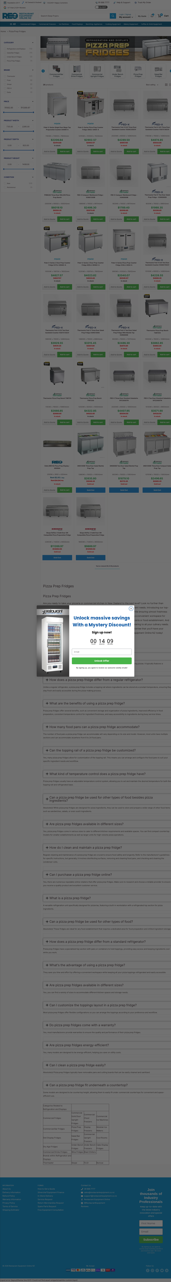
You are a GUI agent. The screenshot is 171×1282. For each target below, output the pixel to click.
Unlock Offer (101, 660)
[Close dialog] (131, 608)
